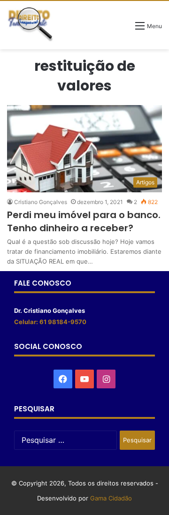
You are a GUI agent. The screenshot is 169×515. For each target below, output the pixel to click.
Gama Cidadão (111, 498)
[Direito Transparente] (30, 25)
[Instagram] (106, 379)
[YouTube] (84, 379)
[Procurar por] (123, 28)
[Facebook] (63, 379)
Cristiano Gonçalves (40, 201)
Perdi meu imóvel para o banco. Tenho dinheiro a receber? (84, 221)
